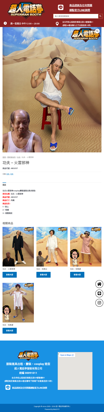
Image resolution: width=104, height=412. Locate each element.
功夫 (18, 157)
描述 (4, 185)
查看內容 (9, 275)
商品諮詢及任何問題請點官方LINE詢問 (29, 388)
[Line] (99, 293)
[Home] (99, 284)
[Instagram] (99, 303)
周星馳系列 (11, 157)
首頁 (4, 157)
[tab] (4, 184)
